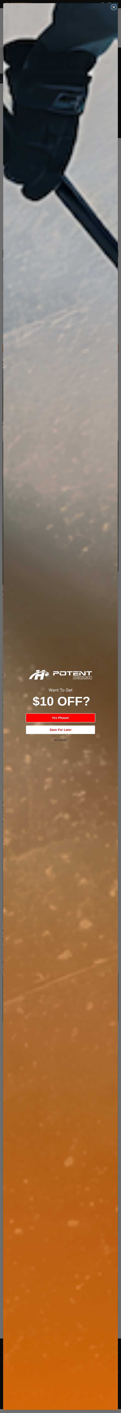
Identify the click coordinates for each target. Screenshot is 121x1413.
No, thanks (60, 740)
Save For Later (61, 730)
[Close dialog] (114, 7)
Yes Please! (60, 718)
